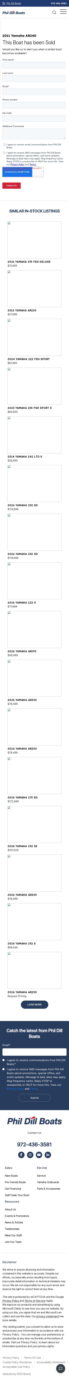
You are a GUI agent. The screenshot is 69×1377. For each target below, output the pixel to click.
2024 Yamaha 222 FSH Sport (29, 359)
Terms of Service (35, 1300)
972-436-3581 (59, 3)
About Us (10, 1209)
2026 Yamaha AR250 (22, 700)
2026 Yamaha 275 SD (23, 797)
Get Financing (13, 1188)
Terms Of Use (32, 1357)
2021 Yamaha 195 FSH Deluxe (29, 261)
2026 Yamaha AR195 (22, 651)
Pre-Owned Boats (15, 1182)
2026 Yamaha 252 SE (22, 846)
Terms (34, 1088)
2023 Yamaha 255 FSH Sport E (30, 408)
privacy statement (47, 1316)
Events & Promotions (17, 1216)
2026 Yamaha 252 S (22, 943)
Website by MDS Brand (17, 1374)
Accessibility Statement (51, 1362)
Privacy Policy (15, 1088)
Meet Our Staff (13, 1235)
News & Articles (14, 1222)
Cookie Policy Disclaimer (17, 1362)
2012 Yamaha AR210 (22, 310)
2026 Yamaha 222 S (22, 602)
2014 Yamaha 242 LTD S (25, 456)
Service (41, 1175)
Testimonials (12, 1228)
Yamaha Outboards (48, 1182)
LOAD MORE (34, 1004)
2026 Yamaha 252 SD (23, 505)
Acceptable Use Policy (16, 1366)
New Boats (11, 1175)
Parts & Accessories (48, 1188)
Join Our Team (13, 1241)
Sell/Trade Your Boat (17, 1195)
